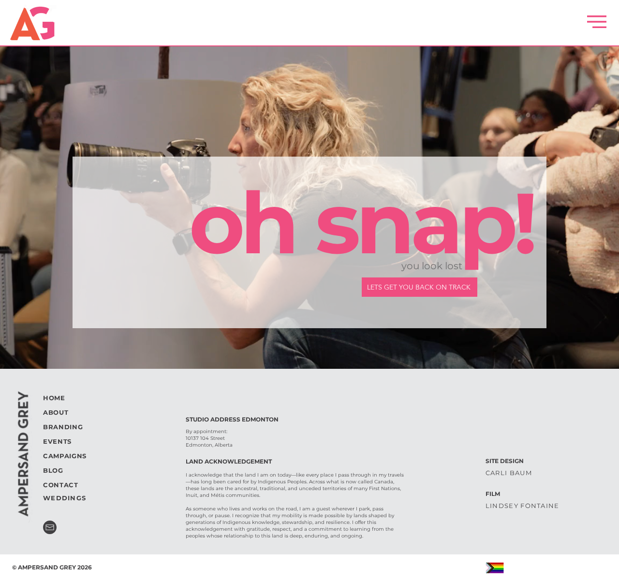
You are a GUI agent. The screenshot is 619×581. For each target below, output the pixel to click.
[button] (596, 21)
